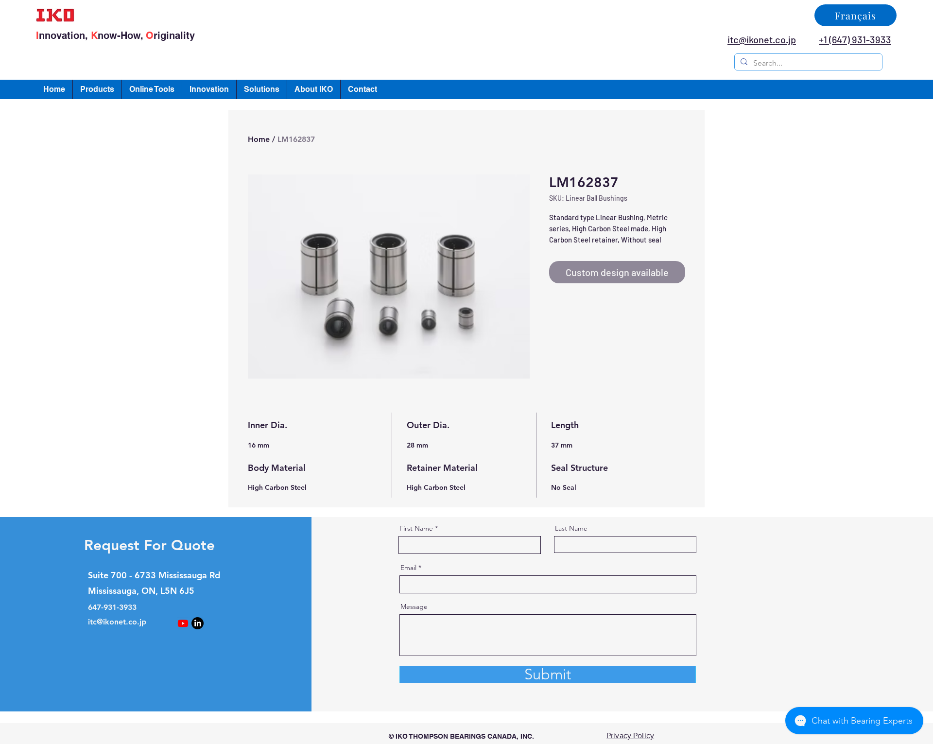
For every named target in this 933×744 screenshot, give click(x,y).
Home (259, 139)
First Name (416, 528)
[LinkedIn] (197, 623)
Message (414, 606)
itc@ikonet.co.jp (117, 621)
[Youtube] (183, 623)
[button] (97, 89)
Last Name (571, 528)
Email (408, 567)
